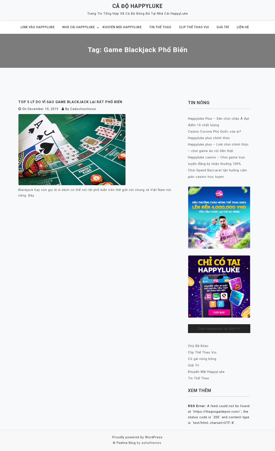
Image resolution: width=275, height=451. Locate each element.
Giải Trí (223, 27)
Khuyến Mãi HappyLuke (122, 27)
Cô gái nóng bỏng (202, 359)
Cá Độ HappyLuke (137, 6)
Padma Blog (126, 443)
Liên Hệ (243, 27)
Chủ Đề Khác (198, 346)
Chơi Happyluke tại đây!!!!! (219, 329)
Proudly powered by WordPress (137, 437)
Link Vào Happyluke (38, 27)
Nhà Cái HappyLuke (78, 27)
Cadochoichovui (83, 109)
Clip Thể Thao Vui (194, 27)
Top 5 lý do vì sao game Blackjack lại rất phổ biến (70, 102)
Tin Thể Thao (160, 27)
